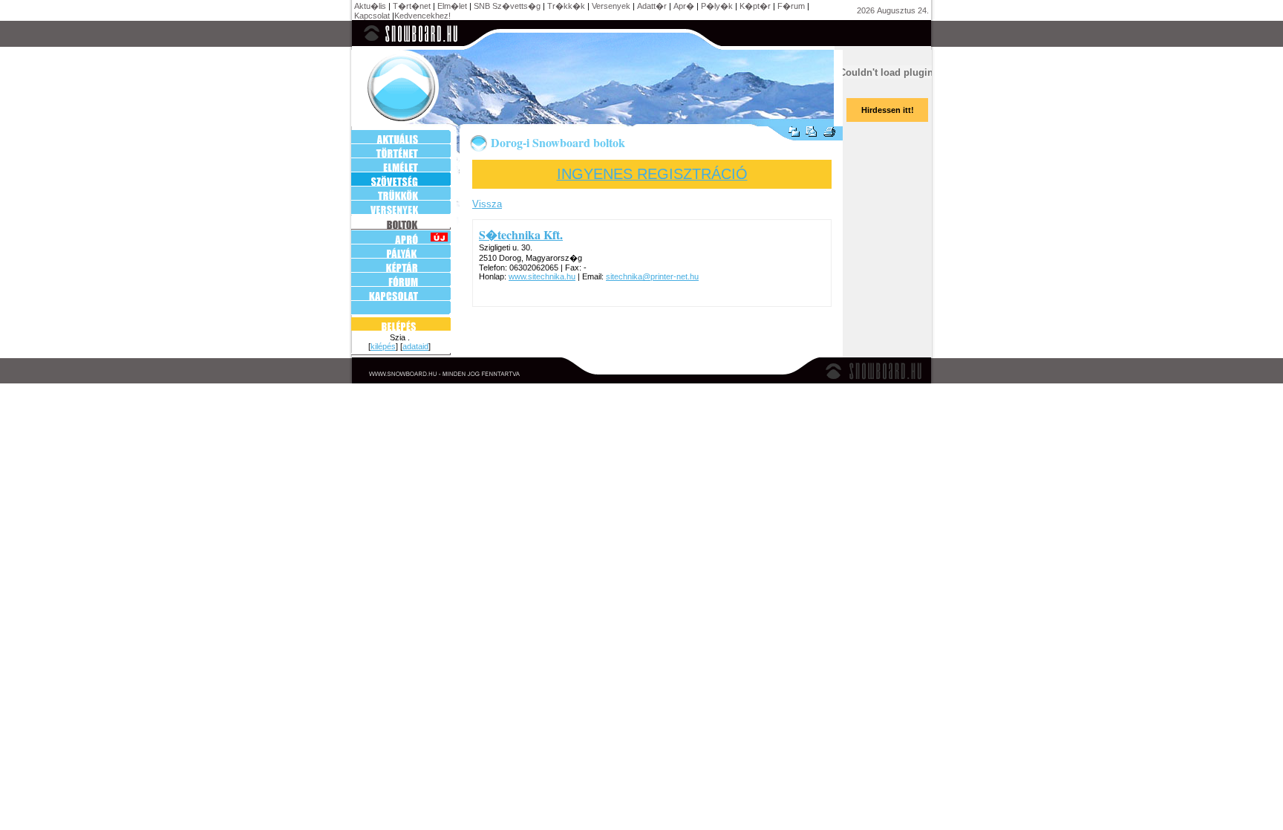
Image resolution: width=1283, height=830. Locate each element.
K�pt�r (755, 5)
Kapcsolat (372, 15)
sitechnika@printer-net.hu (652, 276)
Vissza (487, 204)
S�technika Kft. (521, 234)
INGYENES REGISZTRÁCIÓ (652, 174)
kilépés (383, 346)
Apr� (683, 5)
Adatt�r (652, 5)
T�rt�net (412, 5)
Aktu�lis (370, 5)
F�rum (791, 5)
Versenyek (611, 5)
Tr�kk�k (566, 5)
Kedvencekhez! (422, 15)
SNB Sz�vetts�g (507, 5)
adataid (415, 346)
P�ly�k (717, 5)
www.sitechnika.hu (542, 276)
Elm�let (452, 5)
